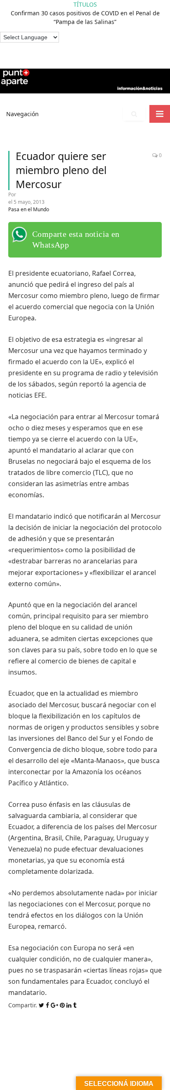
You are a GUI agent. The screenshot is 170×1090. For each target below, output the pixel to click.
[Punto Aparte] (85, 79)
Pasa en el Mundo (28, 209)
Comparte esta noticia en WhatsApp (76, 239)
